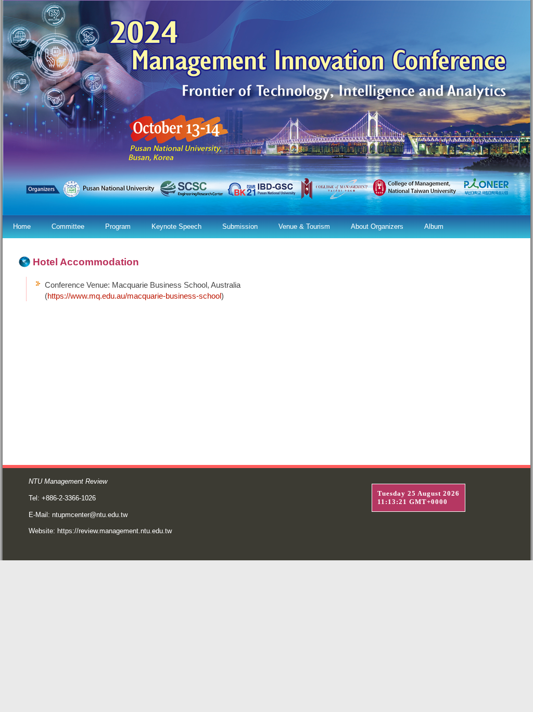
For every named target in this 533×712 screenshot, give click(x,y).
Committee (68, 226)
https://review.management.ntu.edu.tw (114, 531)
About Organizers (377, 226)
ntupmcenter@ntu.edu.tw (90, 515)
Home (22, 226)
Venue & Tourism (304, 226)
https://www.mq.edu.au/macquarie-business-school (134, 296)
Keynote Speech (176, 226)
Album (433, 226)
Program (118, 226)
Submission (240, 226)
